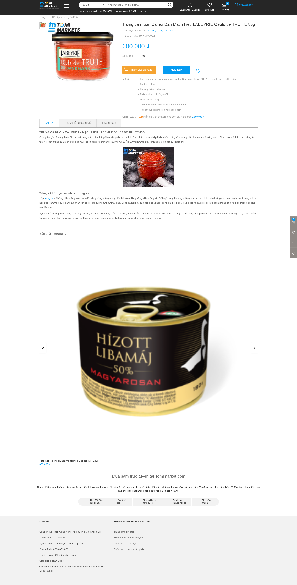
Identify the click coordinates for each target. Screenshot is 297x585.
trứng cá (49, 198)
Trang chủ (44, 17)
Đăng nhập (185, 10)
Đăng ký (196, 10)
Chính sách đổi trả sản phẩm (129, 549)
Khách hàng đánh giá (77, 122)
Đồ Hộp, (152, 30)
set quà (143, 11)
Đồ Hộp (56, 17)
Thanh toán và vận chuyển (128, 537)
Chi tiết (49, 123)
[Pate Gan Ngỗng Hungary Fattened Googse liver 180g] (148, 348)
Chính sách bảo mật (125, 543)
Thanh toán (109, 122)
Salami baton (122, 11)
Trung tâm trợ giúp (124, 531)
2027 (133, 11)
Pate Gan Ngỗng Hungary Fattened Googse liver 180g (69, 460)
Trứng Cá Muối (70, 17)
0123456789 (106, 11)
